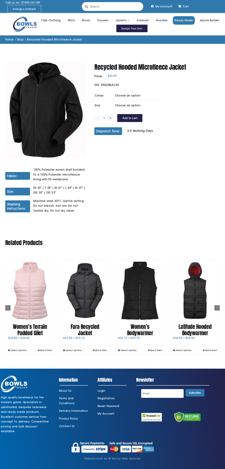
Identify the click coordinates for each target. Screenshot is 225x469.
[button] (8, 308)
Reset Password (108, 406)
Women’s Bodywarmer (140, 330)
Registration (106, 398)
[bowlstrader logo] (25, 16)
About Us (65, 390)
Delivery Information (73, 410)
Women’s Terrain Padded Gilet (30, 330)
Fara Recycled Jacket (85, 330)
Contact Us (67, 426)
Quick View (46, 350)
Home (9, 39)
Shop (20, 39)
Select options (19, 350)
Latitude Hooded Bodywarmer (195, 330)
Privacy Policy (68, 418)
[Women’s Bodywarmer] (140, 290)
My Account (106, 413)
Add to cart (129, 118)
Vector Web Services (126, 458)
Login (101, 390)
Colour (99, 95)
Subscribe (195, 392)
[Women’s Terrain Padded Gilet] (29, 290)
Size (97, 105)
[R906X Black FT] (45, 110)
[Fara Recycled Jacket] (85, 290)
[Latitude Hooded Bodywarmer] (195, 290)
